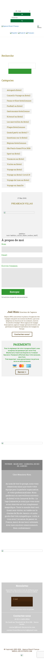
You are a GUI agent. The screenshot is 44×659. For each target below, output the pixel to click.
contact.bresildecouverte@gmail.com (22, 7)
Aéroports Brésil (14, 90)
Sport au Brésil (13, 154)
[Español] (13, 33)
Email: (4, 255)
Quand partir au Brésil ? (17, 132)
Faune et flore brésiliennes (19, 101)
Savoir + (22, 372)
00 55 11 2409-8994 (27, 2)
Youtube (27, 641)
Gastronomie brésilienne (18, 111)
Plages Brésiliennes (16, 127)
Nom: (4, 244)
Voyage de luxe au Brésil (18, 180)
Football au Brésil (15, 106)
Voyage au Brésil (14, 170)
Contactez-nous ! (22, 334)
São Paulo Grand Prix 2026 (18, 148)
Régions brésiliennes (16, 143)
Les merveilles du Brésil (18, 122)
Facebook (17, 641)
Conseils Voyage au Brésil (18, 95)
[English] (21, 33)
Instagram (22, 641)
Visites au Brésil (14, 164)
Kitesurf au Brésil (15, 117)
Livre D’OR (22, 426)
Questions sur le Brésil (17, 138)
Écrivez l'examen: (10, 266)
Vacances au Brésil (15, 159)
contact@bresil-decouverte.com (24, 5)
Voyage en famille (15, 185)
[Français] (30, 33)
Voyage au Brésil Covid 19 (18, 175)
